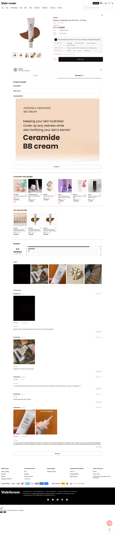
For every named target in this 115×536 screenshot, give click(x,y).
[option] (14, 55)
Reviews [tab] (79, 75)
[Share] (102, 15)
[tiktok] (52, 499)
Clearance (44, 7)
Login (106, 3)
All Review (57, 453)
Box (7, 7)
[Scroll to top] (109, 530)
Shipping (26, 474)
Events (59, 7)
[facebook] (57, 499)
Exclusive (37, 7)
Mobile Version (74, 476)
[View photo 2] (39, 274)
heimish (55, 17)
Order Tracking (5, 471)
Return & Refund (28, 476)
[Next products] (99, 185)
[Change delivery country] (102, 3)
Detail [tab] (35, 75)
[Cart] (112, 3)
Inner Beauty (14, 7)
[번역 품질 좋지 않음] (4, 512)
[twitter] (67, 499)
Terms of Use (96, 474)
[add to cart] (26, 194)
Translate (99, 331)
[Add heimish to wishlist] (101, 70)
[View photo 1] (21, 274)
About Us (72, 471)
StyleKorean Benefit (6, 478)
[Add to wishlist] (55, 59)
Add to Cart (81, 59)
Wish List (3, 476)
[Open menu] (2, 7)
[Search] (112, 8)
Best (26, 7)
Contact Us (27, 478)
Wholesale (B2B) (74, 474)
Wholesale (95, 3)
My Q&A (3, 474)
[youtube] (62, 499)
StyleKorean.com (40, 495)
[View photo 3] (57, 274)
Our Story (52, 7)
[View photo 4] (75, 274)
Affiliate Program (51, 471)
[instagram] (48, 499)
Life (21, 7)
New (31, 7)
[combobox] (97, 7)
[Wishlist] (109, 3)
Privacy (95, 471)
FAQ (25, 471)
